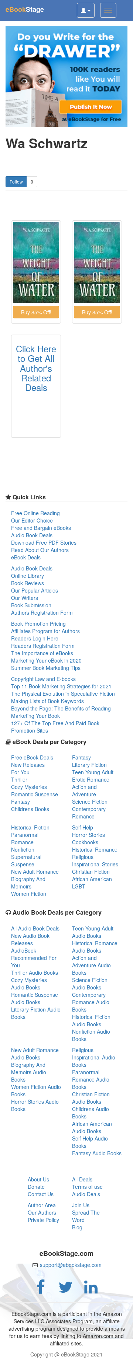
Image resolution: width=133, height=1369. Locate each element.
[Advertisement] (66, 1360)
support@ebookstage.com (71, 1264)
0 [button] (32, 181)
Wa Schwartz (47, 143)
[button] (36, 312)
